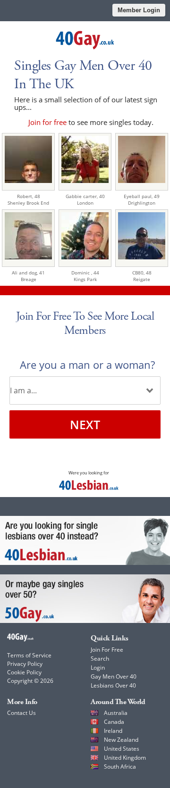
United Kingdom (125, 758)
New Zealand (121, 740)
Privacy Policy (24, 664)
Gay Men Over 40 (113, 676)
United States (121, 749)
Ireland (113, 731)
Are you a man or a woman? (87, 364)
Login (98, 668)
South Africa (120, 767)
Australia (116, 713)
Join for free (47, 122)
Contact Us (21, 713)
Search (100, 659)
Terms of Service (29, 655)
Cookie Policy (24, 672)
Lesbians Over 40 (113, 685)
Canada (114, 722)
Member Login (139, 10)
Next (85, 424)
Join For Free (107, 650)
